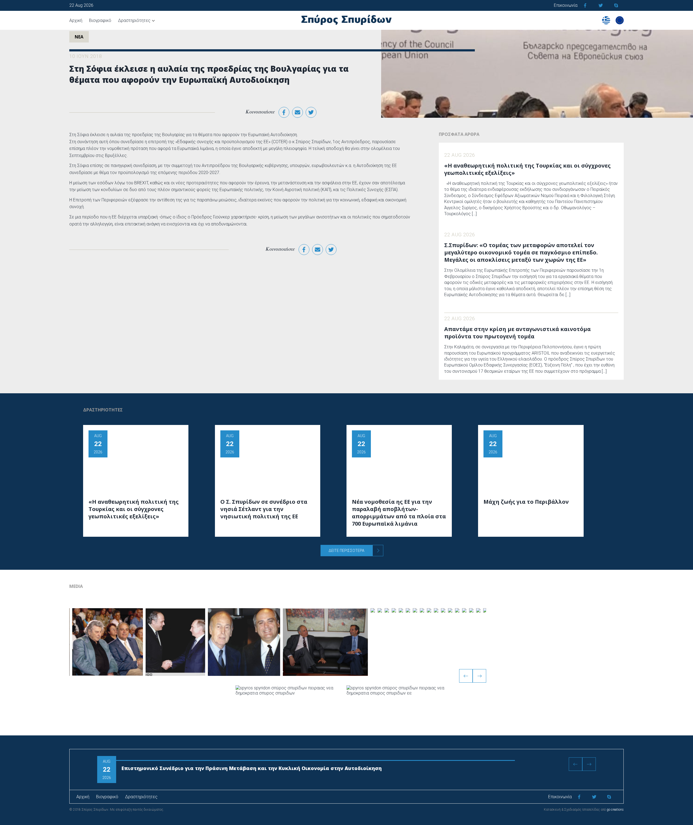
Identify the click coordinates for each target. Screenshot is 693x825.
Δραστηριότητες (134, 20)
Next (479, 676)
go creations (615, 809)
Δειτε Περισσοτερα (346, 550)
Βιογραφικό (100, 20)
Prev (466, 676)
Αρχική (75, 20)
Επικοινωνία (565, 5)
